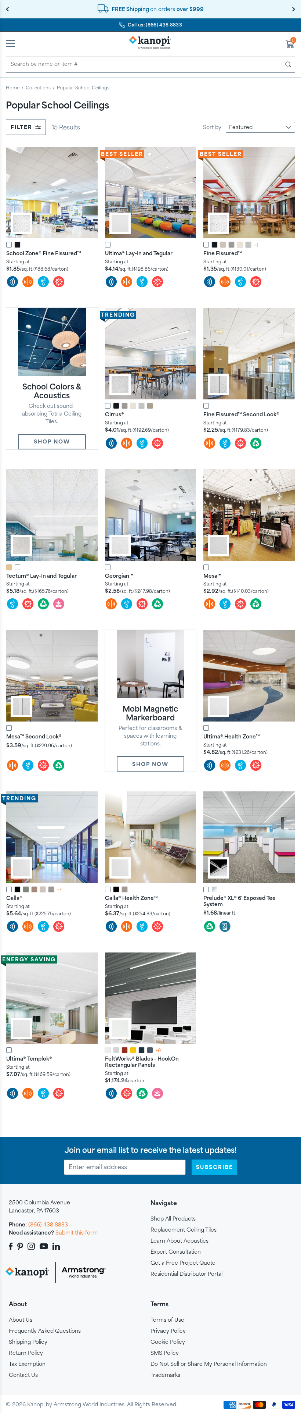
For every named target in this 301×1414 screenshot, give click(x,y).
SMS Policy (164, 1353)
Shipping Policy (28, 1342)
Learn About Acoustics (179, 1241)
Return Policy (26, 1353)
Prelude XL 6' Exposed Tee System (239, 901)
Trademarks (165, 1375)
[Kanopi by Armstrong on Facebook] (12, 1246)
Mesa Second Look (34, 736)
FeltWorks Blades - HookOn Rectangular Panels (142, 1062)
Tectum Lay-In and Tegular (41, 576)
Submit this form (76, 1232)
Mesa (212, 576)
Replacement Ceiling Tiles (183, 1230)
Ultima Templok (29, 1059)
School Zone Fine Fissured (43, 253)
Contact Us (23, 1375)
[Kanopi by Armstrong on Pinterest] (20, 1246)
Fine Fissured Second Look (241, 414)
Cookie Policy (167, 1342)
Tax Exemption (27, 1364)
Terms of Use (167, 1320)
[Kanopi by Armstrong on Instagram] (31, 1246)
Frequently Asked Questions (45, 1331)
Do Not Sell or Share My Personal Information (208, 1364)
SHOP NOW (52, 441)
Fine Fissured (222, 253)
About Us (20, 1320)
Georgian (119, 576)
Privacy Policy (168, 1331)
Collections (38, 87)
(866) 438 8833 (48, 1224)
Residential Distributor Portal (186, 1274)
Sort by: (213, 127)
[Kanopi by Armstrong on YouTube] (43, 1246)
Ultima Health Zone (231, 736)
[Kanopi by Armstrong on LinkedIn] (56, 1246)
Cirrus (114, 414)
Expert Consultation (175, 1252)
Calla (14, 898)
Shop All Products (173, 1219)
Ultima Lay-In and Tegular (139, 253)
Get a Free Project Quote (182, 1263)
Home (12, 87)
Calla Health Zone (131, 898)
